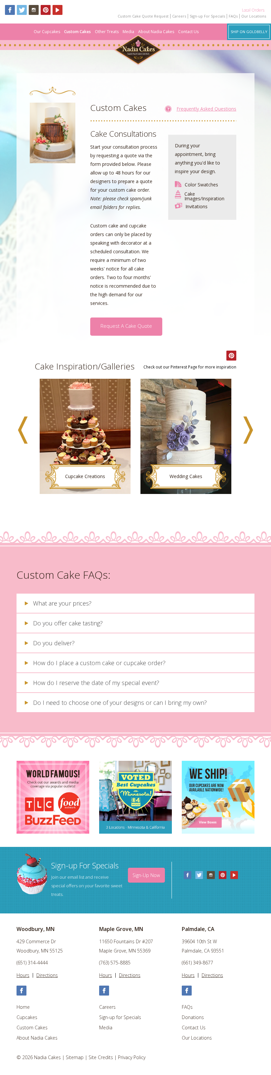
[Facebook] (10, 10)
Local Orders (253, 10)
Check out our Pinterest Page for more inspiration (189, 367)
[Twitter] (22, 10)
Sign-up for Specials (120, 1017)
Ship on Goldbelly (249, 31)
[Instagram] (34, 10)
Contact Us (188, 31)
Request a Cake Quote (126, 325)
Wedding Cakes (186, 476)
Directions (47, 975)
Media (128, 31)
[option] (85, 440)
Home (23, 1007)
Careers (179, 16)
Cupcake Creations (85, 476)
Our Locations (253, 16)
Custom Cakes (77, 31)
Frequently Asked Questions (206, 109)
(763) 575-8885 (115, 962)
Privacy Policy (131, 1057)
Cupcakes (27, 1017)
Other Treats (107, 31)
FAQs (233, 16)
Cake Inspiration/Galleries (85, 366)
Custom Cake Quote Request (143, 16)
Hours (23, 975)
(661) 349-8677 (197, 962)
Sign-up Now (146, 875)
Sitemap (75, 1057)
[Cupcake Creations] (85, 436)
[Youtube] (57, 10)
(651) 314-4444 (32, 962)
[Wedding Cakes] (185, 436)
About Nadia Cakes (156, 31)
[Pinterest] (46, 10)
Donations (193, 1017)
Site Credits (101, 1057)
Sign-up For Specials (207, 16)
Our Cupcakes (47, 31)
